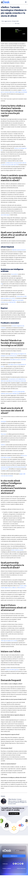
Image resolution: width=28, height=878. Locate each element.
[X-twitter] (22, 864)
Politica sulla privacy (21, 868)
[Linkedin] (13, 864)
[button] (20, 850)
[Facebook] (20, 864)
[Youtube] (18, 864)
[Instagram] (16, 864)
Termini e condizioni (6, 868)
